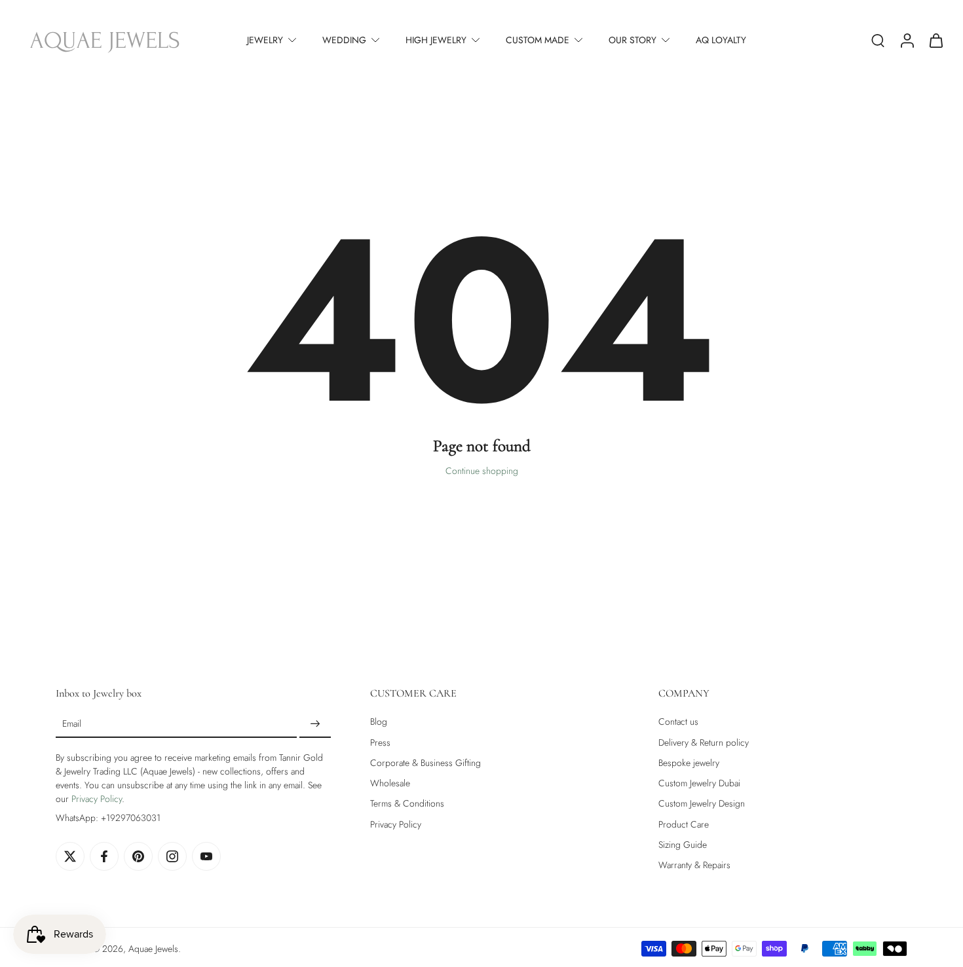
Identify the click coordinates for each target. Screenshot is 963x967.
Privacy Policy (96, 798)
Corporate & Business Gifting (425, 763)
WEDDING (344, 39)
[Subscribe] (315, 724)
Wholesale (390, 783)
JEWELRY (265, 39)
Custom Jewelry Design (701, 803)
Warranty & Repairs (694, 865)
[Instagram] (172, 856)
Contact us (678, 722)
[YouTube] (206, 856)
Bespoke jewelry (688, 763)
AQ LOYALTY (721, 39)
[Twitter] (70, 856)
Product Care (683, 824)
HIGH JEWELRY (436, 39)
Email (71, 724)
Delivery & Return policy (703, 743)
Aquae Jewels (153, 948)
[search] (877, 40)
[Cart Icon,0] (935, 40)
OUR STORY (632, 39)
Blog (378, 722)
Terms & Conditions (407, 803)
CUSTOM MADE (537, 39)
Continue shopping (481, 470)
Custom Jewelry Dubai (699, 783)
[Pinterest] (138, 856)
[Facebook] (104, 856)
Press (380, 743)
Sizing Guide (682, 845)
